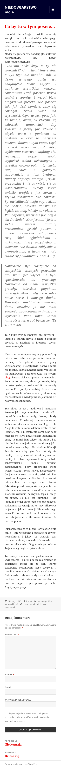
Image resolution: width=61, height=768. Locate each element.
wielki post (41, 604)
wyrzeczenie (10, 607)
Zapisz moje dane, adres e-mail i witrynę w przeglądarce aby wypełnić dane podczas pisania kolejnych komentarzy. (27, 717)
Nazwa (9, 674)
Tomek (29, 601)
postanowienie (29, 604)
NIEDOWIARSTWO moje (21, 9)
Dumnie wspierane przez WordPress (21, 764)
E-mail (9, 687)
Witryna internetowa (18, 699)
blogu (8, 377)
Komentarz (12, 634)
